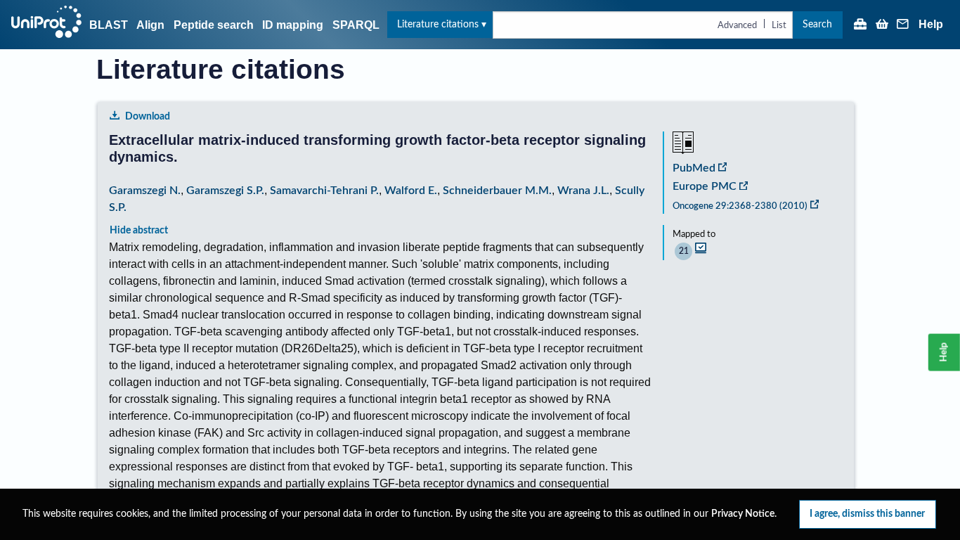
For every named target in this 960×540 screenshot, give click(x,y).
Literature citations (438, 24)
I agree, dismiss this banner (867, 513)
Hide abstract (139, 230)
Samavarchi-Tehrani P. (324, 190)
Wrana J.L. (583, 190)
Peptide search (214, 25)
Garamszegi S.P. (225, 190)
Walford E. (410, 190)
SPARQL (356, 25)
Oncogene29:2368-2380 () (740, 206)
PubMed (694, 168)
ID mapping (292, 25)
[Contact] (903, 25)
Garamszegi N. (145, 190)
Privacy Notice (742, 514)
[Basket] (882, 25)
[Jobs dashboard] (860, 25)
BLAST (108, 25)
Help (931, 24)
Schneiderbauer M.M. (497, 190)
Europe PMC (705, 186)
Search (817, 24)
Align (150, 25)
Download (147, 116)
